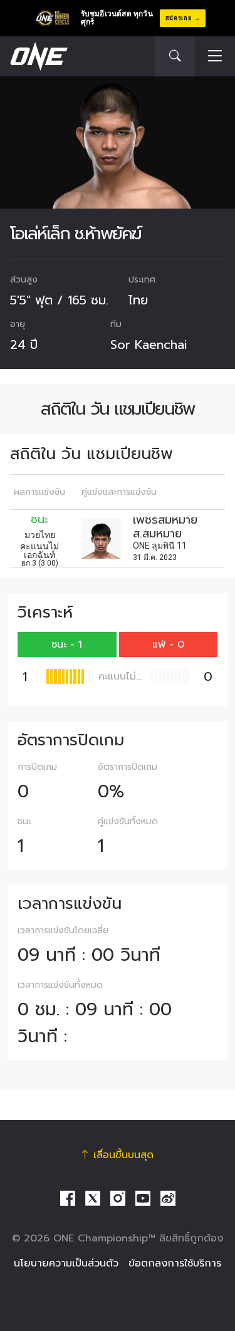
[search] (175, 56)
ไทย (138, 300)
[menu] (215, 56)
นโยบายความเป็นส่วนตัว (66, 1263)
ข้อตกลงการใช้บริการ (174, 1263)
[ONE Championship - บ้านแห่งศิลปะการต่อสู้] (38, 56)
